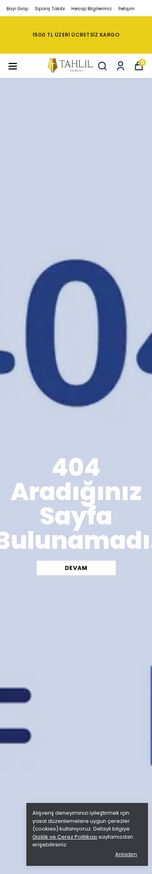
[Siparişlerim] (121, 66)
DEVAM (76, 568)
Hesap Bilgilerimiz (91, 8)
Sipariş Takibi (50, 8)
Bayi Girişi (17, 8)
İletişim (126, 8)
